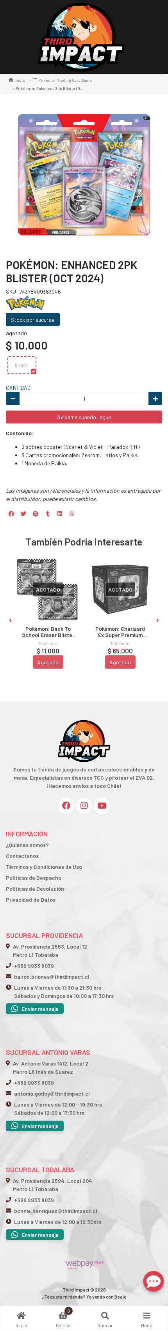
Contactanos (22, 855)
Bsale (120, 1296)
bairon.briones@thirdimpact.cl (51, 976)
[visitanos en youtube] (102, 806)
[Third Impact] (81, 37)
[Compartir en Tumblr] (47, 513)
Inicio (19, 80)
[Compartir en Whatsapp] (71, 513)
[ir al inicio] (84, 718)
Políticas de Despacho (33, 877)
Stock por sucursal (33, 319)
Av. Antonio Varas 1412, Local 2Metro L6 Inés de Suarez (50, 1067)
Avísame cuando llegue (84, 417)
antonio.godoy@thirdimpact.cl (52, 1093)
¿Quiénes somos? (27, 844)
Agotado (48, 662)
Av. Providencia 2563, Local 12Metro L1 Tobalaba (50, 950)
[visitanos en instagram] (84, 806)
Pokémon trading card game (65, 80)
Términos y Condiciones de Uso (44, 866)
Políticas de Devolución (35, 888)
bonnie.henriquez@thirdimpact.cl (55, 1210)
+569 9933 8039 (34, 965)
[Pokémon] (25, 302)
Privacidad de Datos (30, 899)
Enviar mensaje (40, 1008)
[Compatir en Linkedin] (59, 513)
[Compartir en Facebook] (11, 513)
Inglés (22, 365)
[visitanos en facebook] (66, 806)
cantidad (18, 387)
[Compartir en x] (23, 513)
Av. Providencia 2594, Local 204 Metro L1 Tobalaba (52, 1184)
